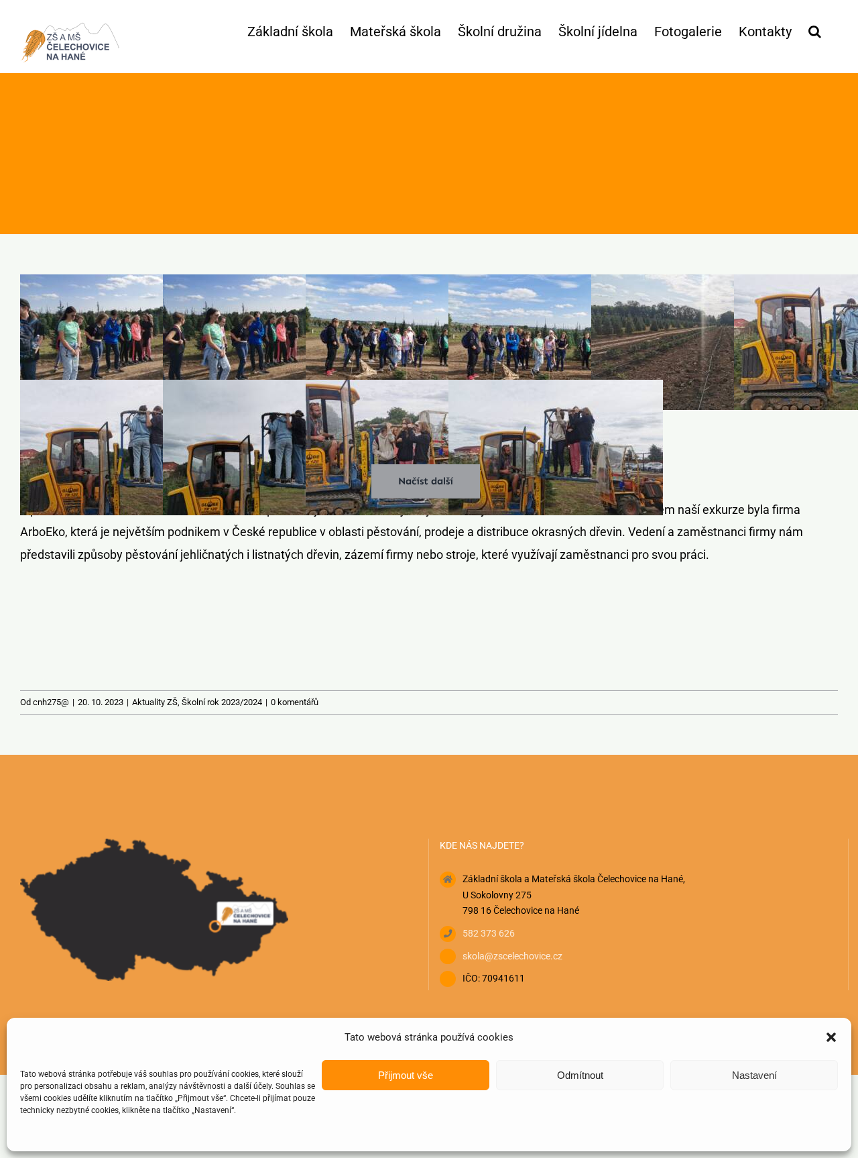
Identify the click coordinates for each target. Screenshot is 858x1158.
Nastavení (754, 1075)
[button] (831, 1037)
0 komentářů (294, 702)
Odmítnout (580, 1075)
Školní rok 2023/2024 (222, 702)
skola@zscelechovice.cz (512, 956)
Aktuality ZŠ (155, 702)
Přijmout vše (405, 1075)
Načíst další (425, 481)
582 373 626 (489, 933)
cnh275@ (51, 702)
